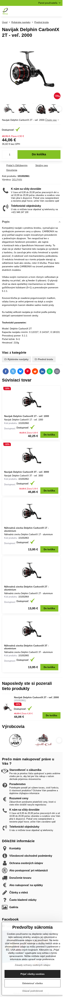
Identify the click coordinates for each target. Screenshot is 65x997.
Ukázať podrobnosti (32, 990)
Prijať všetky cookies (32, 974)
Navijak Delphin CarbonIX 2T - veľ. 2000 (36, 697)
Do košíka (39, 154)
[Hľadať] (42, 11)
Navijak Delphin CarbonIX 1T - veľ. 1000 (26, 416)
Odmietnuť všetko (32, 983)
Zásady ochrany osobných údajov (32, 965)
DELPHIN (17, 179)
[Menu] (58, 11)
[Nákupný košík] (50, 11)
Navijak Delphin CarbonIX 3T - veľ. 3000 (26, 472)
